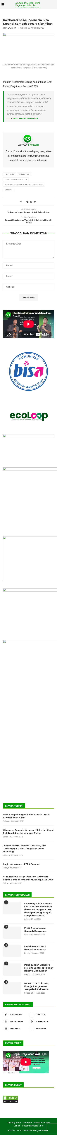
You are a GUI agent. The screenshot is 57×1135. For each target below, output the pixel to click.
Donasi (17, 1126)
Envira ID (12, 28)
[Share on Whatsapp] (35, 202)
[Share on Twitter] (24, 202)
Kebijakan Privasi (42, 1122)
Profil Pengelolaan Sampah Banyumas (35, 929)
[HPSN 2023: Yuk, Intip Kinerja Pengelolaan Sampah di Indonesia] (12, 988)
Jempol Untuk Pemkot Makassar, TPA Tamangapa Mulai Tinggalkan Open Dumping (24, 848)
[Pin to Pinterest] (27, 202)
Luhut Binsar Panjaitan (16, 179)
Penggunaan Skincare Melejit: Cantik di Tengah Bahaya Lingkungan (38, 967)
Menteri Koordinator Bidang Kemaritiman (24, 185)
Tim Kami (27, 1122)
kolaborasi (24, 174)
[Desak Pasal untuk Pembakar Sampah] (12, 951)
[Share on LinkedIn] (31, 202)
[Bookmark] (53, 4)
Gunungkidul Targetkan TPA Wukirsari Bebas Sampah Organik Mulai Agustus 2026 (28, 878)
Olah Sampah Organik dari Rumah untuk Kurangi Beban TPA (26, 816)
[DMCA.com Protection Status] (10, 1096)
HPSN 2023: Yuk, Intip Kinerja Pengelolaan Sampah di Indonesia (36, 986)
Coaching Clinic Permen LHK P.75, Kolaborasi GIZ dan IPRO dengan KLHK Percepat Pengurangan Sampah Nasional (38, 909)
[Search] (48, 4)
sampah (8, 190)
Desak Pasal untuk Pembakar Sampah (35, 948)
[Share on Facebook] (21, 202)
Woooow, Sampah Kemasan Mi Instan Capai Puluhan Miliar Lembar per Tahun (28, 832)
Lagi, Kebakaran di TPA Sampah (21, 864)
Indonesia (9, 174)
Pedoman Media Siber (32, 1126)
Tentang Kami (14, 1122)
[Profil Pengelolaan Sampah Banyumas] (12, 933)
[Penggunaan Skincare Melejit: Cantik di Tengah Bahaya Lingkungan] (12, 969)
